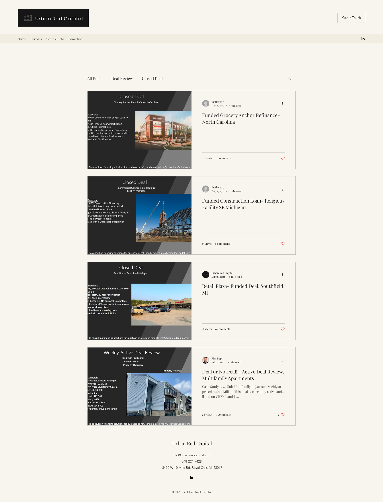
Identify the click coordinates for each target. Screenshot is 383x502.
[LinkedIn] (363, 39)
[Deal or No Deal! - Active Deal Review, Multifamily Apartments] (140, 386)
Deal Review (122, 78)
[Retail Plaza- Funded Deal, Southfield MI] (140, 301)
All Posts (94, 78)
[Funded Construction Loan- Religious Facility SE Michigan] (140, 215)
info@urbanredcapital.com (192, 455)
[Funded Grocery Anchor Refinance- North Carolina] (140, 130)
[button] (290, 79)
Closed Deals (153, 78)
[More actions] (284, 103)
